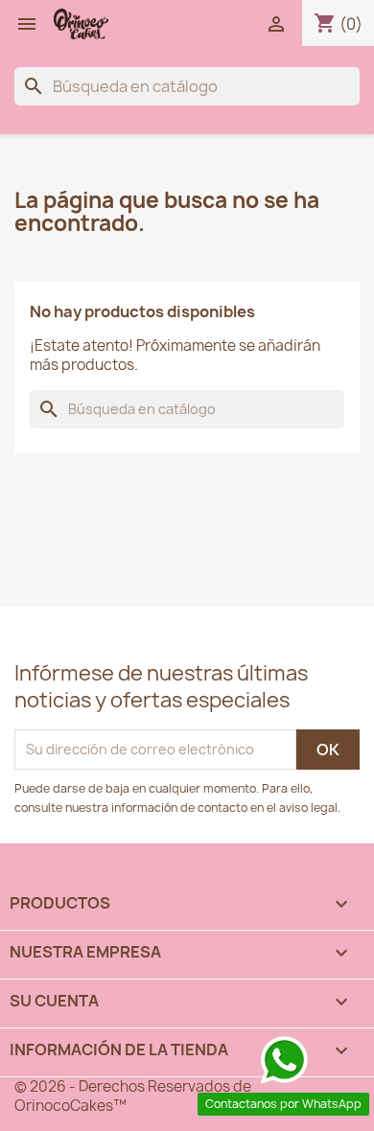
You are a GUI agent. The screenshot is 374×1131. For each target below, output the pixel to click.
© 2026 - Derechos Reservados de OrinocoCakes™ (132, 1096)
